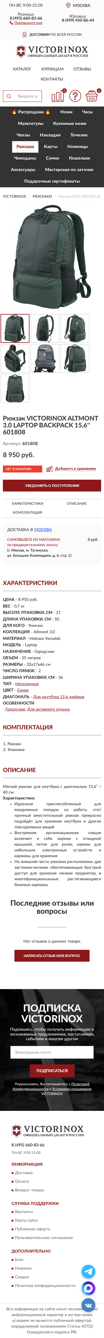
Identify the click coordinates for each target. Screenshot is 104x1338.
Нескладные (27, 684)
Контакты (52, 79)
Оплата (22, 1182)
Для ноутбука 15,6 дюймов (58, 697)
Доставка (24, 1173)
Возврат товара (29, 1190)
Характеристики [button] (27, 503)
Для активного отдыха (48, 709)
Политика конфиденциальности (45, 1286)
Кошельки (79, 158)
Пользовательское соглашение (44, 1238)
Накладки (50, 135)
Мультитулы (30, 124)
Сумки (52, 158)
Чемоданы (25, 158)
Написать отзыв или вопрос (52, 956)
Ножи (66, 112)
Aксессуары (23, 170)
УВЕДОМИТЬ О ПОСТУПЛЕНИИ (52, 485)
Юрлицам (52, 69)
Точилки (79, 135)
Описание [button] (77, 503)
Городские (15, 709)
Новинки (23, 1268)
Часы (87, 112)
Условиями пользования (72, 1089)
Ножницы (77, 147)
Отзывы (82, 69)
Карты (50, 147)
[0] (91, 96)
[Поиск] (8, 96)
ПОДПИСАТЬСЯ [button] (52, 1071)
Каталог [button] (22, 69)
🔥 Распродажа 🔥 (31, 112)
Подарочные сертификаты (52, 181)
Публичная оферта (32, 1229)
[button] (26, 22)
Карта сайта (26, 1221)
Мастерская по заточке (69, 170)
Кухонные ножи (69, 124)
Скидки (22, 1277)
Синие (23, 690)
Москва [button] (43, 530)
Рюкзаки (25, 147)
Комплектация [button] (27, 512)
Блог (19, 1260)
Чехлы (23, 135)
